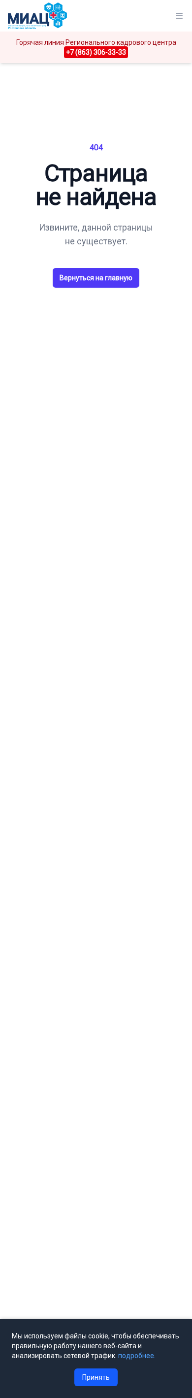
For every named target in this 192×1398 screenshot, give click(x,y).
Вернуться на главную (96, 278)
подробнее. (137, 1356)
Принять (96, 1377)
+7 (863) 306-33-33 (96, 52)
